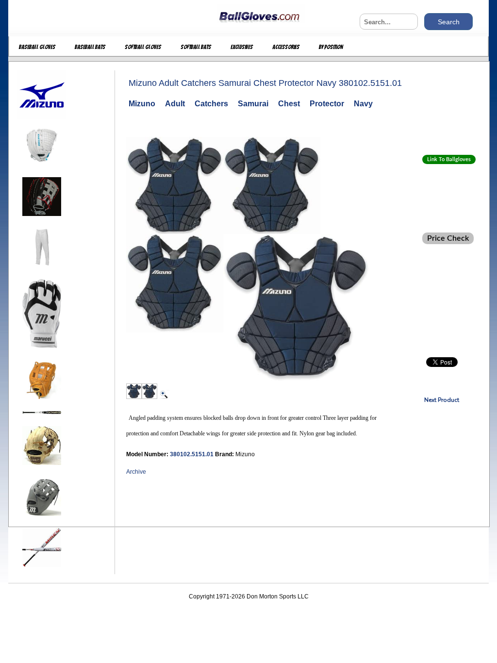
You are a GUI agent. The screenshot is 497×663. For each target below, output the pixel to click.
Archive (136, 471)
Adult (175, 103)
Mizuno (142, 103)
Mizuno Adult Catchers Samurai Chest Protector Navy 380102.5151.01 (265, 83)
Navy (363, 103)
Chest (289, 103)
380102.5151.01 (192, 454)
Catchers (211, 103)
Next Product (441, 400)
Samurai (253, 103)
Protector (327, 103)
